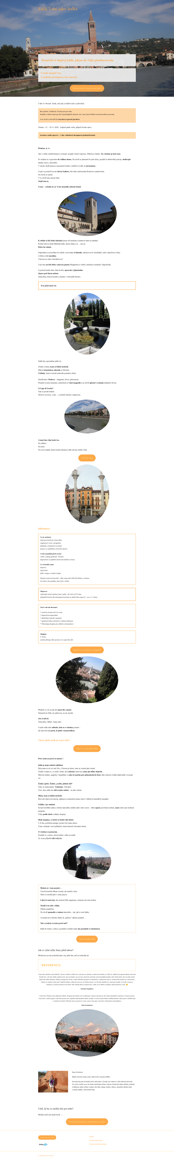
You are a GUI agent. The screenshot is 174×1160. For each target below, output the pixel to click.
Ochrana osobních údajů (96, 1140)
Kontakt (91, 1136)
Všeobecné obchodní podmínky (98, 1144)
